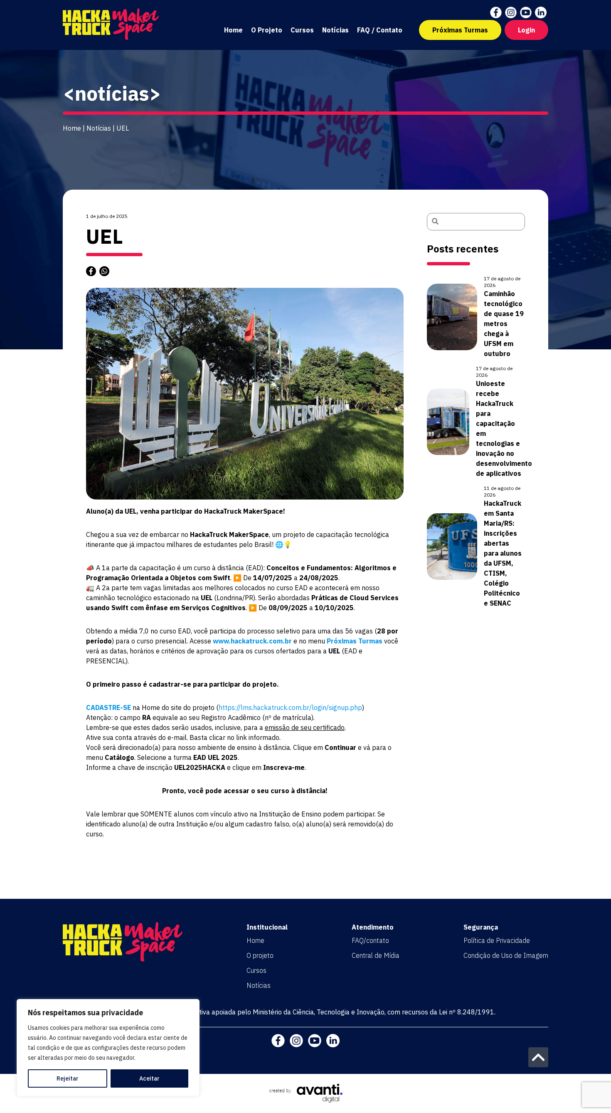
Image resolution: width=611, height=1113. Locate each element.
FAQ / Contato (379, 30)
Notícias (335, 30)
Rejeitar (68, 1078)
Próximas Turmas (460, 30)
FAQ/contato (370, 940)
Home (233, 30)
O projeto (259, 955)
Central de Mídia (375, 955)
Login (526, 30)
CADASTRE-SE (108, 707)
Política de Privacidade (496, 940)
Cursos (302, 30)
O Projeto (266, 30)
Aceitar (149, 1078)
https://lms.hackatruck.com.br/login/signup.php (290, 707)
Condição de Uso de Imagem (505, 955)
